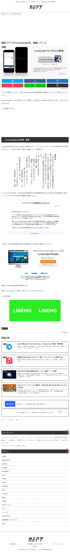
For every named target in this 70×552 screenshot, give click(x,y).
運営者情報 (13, 544)
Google (4, 467)
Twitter (4, 501)
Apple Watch (6, 460)
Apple (4, 456)
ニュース (5, 328)
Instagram (5, 471)
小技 (3, 523)
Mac (3, 490)
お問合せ (35, 546)
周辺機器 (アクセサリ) (9, 520)
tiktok (4, 497)
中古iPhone (6, 516)
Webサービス (6, 505)
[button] (57, 85)
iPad (3, 475)
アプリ (4, 508)
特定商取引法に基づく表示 (35, 544)
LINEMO (5, 486)
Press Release (35, 233)
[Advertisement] (35, 28)
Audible (4, 464)
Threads (5, 494)
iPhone (4, 479)
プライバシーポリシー (57, 544)
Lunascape (6, 296)
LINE (3, 482)
